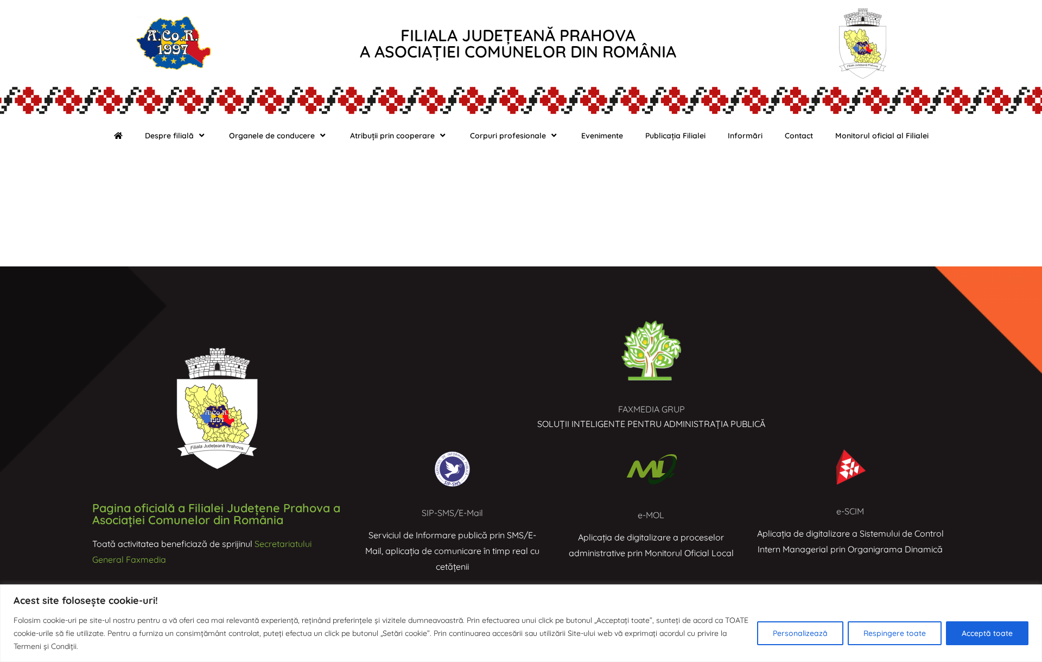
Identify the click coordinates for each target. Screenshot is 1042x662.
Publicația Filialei (675, 136)
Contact (799, 136)
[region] (521, 623)
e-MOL (651, 515)
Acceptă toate (987, 633)
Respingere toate (894, 633)
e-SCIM (850, 511)
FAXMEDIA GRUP (651, 409)
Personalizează (800, 633)
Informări (745, 136)
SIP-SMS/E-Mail (452, 512)
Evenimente (602, 136)
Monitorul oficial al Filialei (882, 136)
